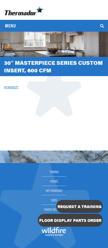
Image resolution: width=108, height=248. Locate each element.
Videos (54, 200)
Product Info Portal (54, 209)
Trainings (54, 171)
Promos (54, 181)
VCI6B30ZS (11, 87)
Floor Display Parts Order (70, 220)
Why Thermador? (54, 190)
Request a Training (79, 206)
